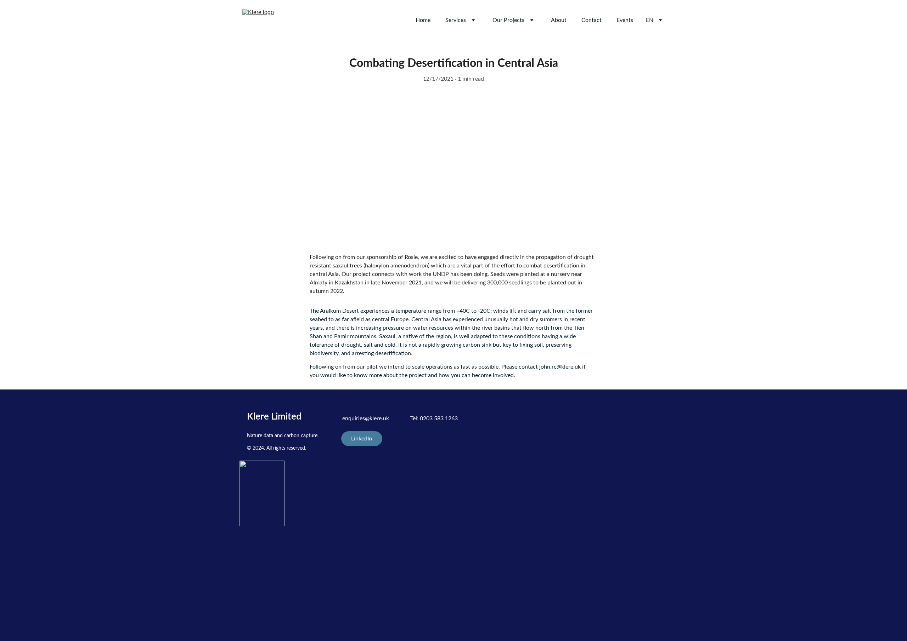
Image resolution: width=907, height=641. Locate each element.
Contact (591, 20)
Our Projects (508, 20)
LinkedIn (361, 438)
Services (455, 20)
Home (423, 20)
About (559, 20)
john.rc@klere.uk (560, 367)
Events (624, 20)
